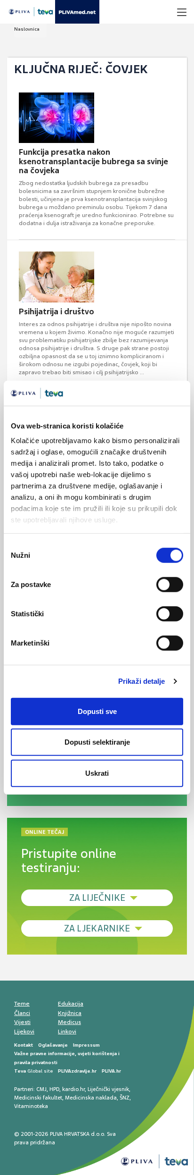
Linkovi (67, 1031)
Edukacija (70, 1003)
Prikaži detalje (141, 681)
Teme (22, 1003)
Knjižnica (69, 1013)
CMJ (41, 1089)
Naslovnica (27, 29)
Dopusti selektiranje (97, 742)
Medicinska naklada (91, 1097)
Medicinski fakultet (38, 1097)
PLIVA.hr (111, 1071)
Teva (20, 1071)
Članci (22, 1013)
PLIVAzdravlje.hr (77, 1071)
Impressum (86, 1045)
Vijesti (22, 1022)
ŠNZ (124, 1097)
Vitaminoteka (31, 1106)
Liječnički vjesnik (108, 1089)
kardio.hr (73, 1089)
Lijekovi (24, 1031)
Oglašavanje (53, 1045)
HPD (54, 1089)
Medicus (69, 1022)
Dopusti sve (97, 711)
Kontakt (23, 1045)
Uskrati (97, 773)
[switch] (169, 584)
